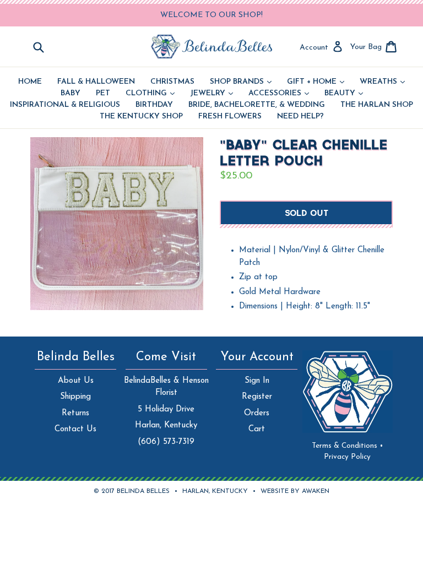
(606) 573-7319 (166, 442)
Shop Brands (241, 82)
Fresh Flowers (230, 117)
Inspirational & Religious (65, 105)
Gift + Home (315, 82)
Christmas (172, 82)
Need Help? (300, 117)
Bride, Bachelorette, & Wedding (256, 105)
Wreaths (382, 82)
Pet (103, 93)
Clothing (150, 93)
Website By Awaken (295, 491)
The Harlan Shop (376, 105)
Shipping (75, 397)
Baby (70, 93)
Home (30, 82)
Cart (256, 429)
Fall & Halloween (96, 82)
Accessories (278, 93)
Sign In (257, 381)
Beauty (343, 93)
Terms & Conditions (347, 445)
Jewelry (211, 93)
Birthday (154, 105)
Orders (256, 413)
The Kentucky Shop (141, 117)
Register (257, 397)
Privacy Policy (347, 456)
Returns (75, 413)
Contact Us (75, 429)
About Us (76, 381)
